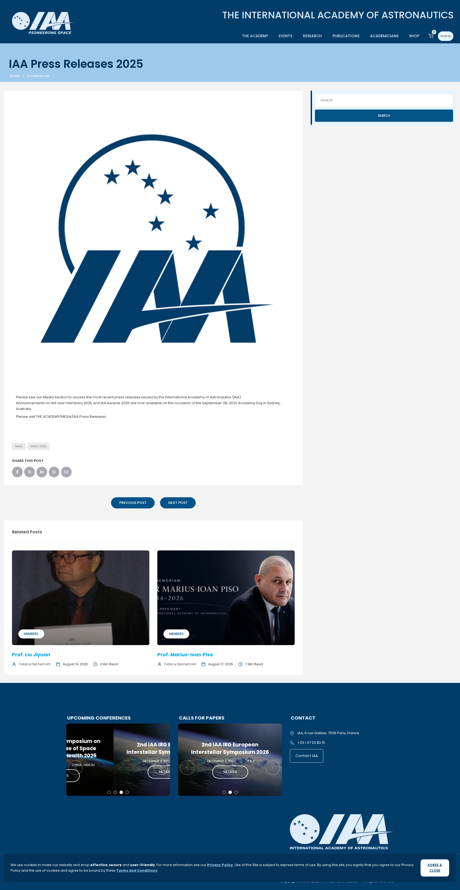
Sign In (445, 36)
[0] (431, 35)
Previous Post (132, 502)
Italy (139, 761)
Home (14, 75)
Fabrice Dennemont (35, 664)
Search (384, 115)
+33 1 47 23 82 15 (311, 742)
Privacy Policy (220, 865)
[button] (109, 792)
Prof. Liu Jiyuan (31, 654)
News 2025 (38, 446)
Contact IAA (306, 755)
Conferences (38, 75)
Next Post (177, 502)
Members (31, 634)
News (19, 446)
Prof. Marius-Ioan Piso (185, 654)
